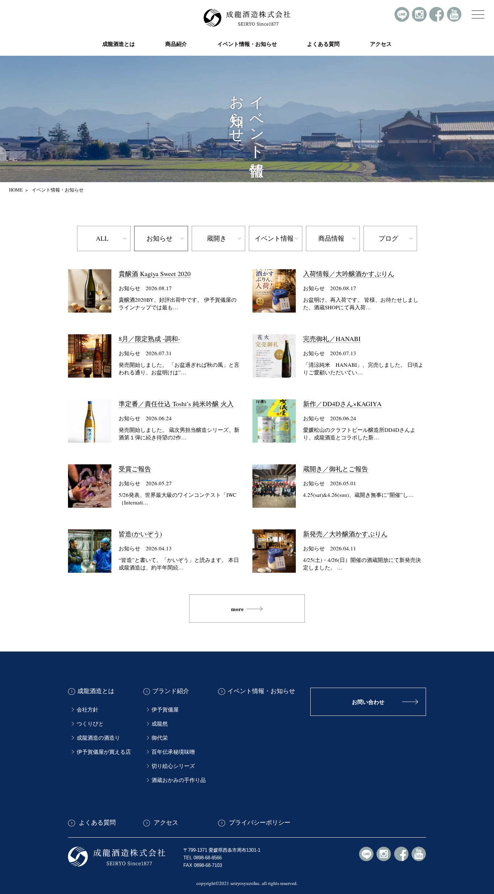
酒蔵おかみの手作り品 (179, 779)
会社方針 (87, 709)
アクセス (381, 44)
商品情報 (331, 238)
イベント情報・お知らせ (247, 44)
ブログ (388, 238)
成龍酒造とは (95, 691)
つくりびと (90, 723)
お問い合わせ (368, 702)
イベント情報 (274, 238)
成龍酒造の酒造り (98, 737)
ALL (102, 238)
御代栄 (160, 737)
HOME (16, 189)
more (237, 609)
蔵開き (216, 238)
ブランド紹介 (170, 691)
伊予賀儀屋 (165, 709)
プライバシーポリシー (258, 822)
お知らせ (159, 238)
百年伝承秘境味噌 (173, 751)
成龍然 (160, 723)
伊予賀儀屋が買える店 (104, 751)
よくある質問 (323, 44)
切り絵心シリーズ (173, 765)
